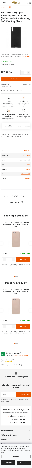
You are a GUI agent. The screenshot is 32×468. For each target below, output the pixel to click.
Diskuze (27, 126)
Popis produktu (8, 126)
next (30, 243)
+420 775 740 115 (17, 419)
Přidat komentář (16, 202)
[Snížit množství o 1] (22, 72)
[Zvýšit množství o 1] (28, 72)
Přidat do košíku (16, 79)
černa (28, 165)
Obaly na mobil (25, 174)
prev (1, 243)
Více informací (26, 56)
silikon (28, 169)
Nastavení (16, 456)
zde (2, 452)
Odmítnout (8, 463)
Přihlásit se (24, 394)
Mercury (27, 178)
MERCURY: (8, 86)
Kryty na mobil (26, 155)
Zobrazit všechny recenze (21, 355)
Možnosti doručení (8, 64)
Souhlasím (23, 463)
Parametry (19, 126)
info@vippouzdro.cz (17, 416)
